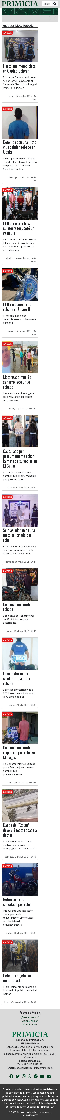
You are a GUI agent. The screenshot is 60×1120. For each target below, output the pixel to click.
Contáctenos (30, 1024)
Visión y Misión (30, 1020)
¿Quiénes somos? (30, 1017)
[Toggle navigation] (52, 18)
